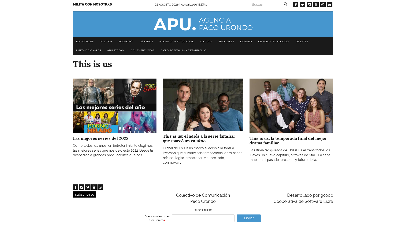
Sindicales (226, 41)
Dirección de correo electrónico (157, 218)
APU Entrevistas (142, 50)
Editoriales (84, 41)
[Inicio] (203, 24)
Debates (302, 41)
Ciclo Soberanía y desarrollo (184, 50)
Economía (125, 41)
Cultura (206, 41)
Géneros (146, 41)
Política (106, 41)
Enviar (249, 218)
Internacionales (88, 50)
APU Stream (115, 50)
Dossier (246, 41)
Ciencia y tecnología (273, 41)
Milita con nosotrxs (92, 4)
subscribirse (84, 194)
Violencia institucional (176, 41)
